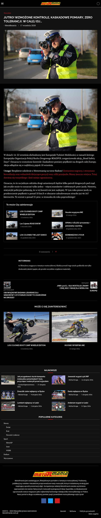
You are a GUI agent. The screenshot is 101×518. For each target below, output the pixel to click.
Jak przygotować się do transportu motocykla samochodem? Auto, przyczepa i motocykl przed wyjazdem (33, 379)
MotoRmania (10, 25)
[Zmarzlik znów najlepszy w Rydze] (8, 394)
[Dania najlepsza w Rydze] (58, 394)
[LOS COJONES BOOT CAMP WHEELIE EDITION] (11, 214)
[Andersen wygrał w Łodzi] (58, 406)
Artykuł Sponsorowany (26, 385)
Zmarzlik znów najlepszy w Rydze (30, 391)
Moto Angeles (94, 514)
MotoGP (9, 442)
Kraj (7, 431)
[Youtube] (57, 500)
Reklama (73, 511)
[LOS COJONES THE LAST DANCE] (11, 236)
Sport (6, 439)
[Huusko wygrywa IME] (57, 213)
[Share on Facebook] (59, 251)
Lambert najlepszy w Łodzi (28, 403)
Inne (8, 446)
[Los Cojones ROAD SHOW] (11, 224)
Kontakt (63, 511)
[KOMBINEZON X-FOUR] (57, 236)
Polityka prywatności (87, 511)
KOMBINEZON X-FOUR (74, 235)
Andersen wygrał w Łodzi (78, 403)
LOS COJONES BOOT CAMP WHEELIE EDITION (27, 345)
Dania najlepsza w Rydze (78, 391)
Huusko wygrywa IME (74, 212)
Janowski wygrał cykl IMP (78, 377)
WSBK (8, 450)
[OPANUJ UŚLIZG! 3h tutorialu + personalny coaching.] (57, 225)
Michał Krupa (73, 380)
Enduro (6, 454)
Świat (8, 427)
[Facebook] (43, 500)
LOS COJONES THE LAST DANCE (33, 235)
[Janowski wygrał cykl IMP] (58, 379)
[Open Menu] (2, 3)
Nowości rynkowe (12, 435)
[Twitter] (50, 500)
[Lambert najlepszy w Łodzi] (8, 406)
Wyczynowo (8, 458)
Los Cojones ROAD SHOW (30, 224)
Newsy (6, 423)
